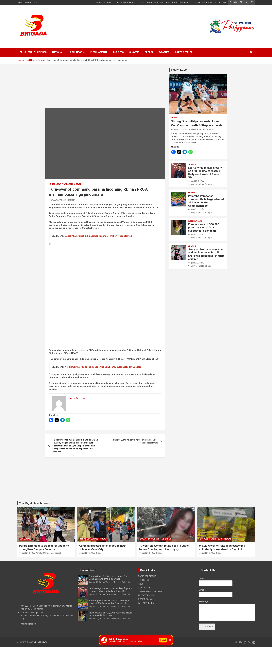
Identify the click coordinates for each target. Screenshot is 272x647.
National (57, 52)
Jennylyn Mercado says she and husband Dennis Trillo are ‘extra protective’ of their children (206, 254)
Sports (149, 52)
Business (118, 52)
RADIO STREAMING (104, 2)
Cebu (82, 539)
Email (202, 590)
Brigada (99, 553)
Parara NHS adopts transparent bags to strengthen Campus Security (44, 547)
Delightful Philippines (33, 52)
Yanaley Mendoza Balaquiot (200, 129)
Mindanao (166, 539)
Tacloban (67, 184)
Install (163, 640)
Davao (143, 539)
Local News (75, 52)
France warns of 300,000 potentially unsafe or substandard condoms (203, 227)
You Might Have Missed (34, 503)
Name (202, 578)
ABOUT (132, 2)
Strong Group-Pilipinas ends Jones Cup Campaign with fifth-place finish (108, 577)
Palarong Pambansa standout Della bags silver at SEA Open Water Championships (206, 200)
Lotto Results (184, 52)
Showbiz (134, 52)
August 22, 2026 (178, 129)
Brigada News (40, 642)
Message (204, 601)
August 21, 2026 (26, 553)
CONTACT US (144, 2)
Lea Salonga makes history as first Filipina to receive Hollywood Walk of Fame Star (205, 172)
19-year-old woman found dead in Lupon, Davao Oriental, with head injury (164, 547)
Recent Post (88, 570)
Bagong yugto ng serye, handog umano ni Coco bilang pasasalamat (135, 441)
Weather (164, 52)
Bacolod (204, 539)
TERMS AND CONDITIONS (164, 2)
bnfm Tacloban (68, 200)
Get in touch (207, 626)
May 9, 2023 (54, 200)
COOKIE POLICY (201, 2)
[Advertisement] (105, 88)
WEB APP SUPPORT (218, 2)
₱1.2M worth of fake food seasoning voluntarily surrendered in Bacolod (222, 547)
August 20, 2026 (206, 553)
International (99, 52)
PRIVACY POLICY (184, 2)
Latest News (179, 70)
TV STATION (120, 2)
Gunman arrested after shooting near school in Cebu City (102, 547)
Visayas (77, 184)
